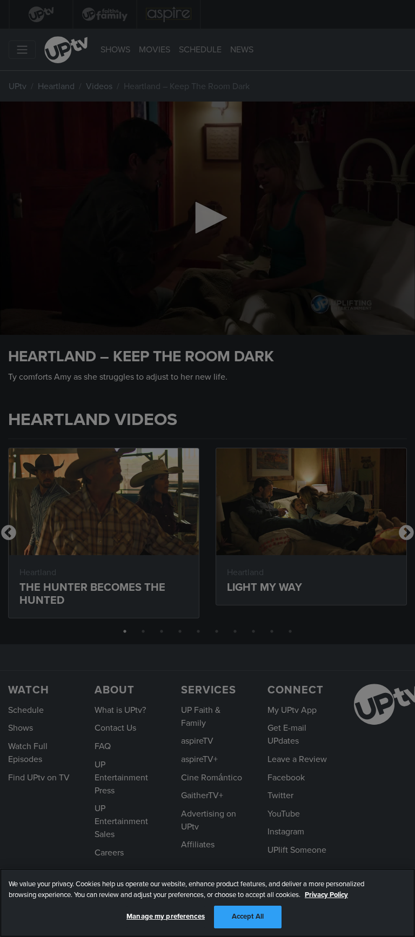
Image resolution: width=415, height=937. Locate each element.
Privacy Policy (326, 895)
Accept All (248, 916)
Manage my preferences (165, 916)
